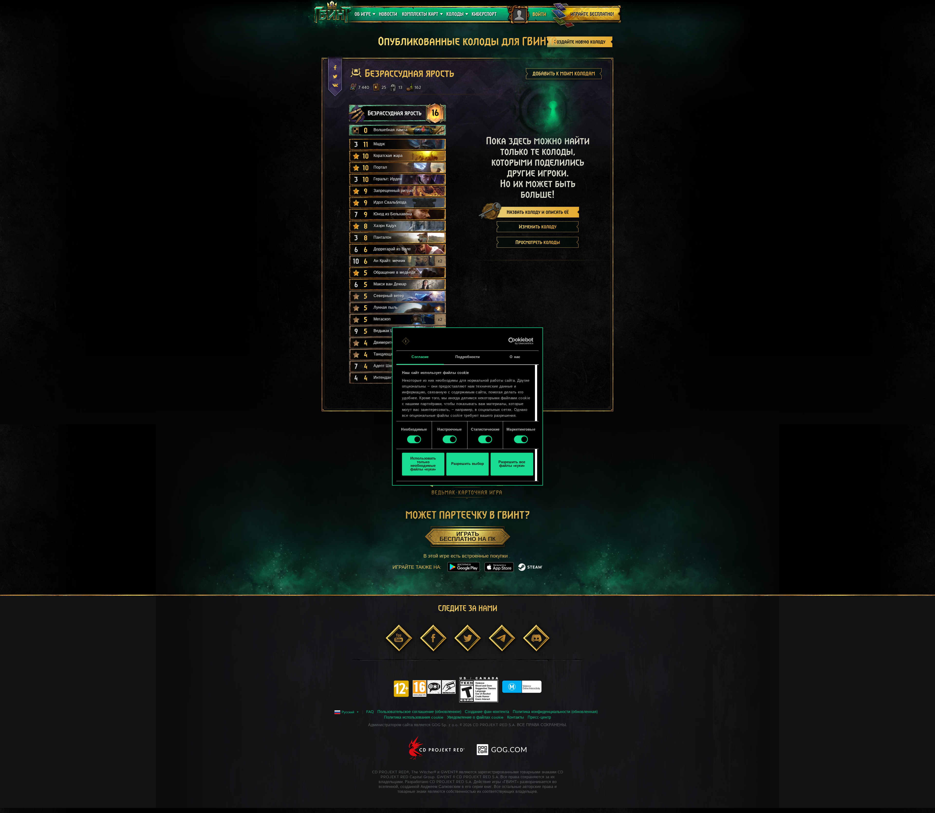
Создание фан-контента (487, 712)
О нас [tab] (515, 357)
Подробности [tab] (467, 357)
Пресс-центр (539, 718)
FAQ (370, 712)
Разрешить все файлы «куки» (511, 464)
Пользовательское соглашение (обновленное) (419, 712)
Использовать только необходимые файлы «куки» (423, 464)
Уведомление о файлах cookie (475, 718)
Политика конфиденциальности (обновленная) (555, 712)
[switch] (450, 439)
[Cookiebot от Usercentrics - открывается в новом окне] (512, 341)
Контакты (515, 718)
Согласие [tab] (420, 357)
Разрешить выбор (467, 464)
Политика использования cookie (413, 718)
